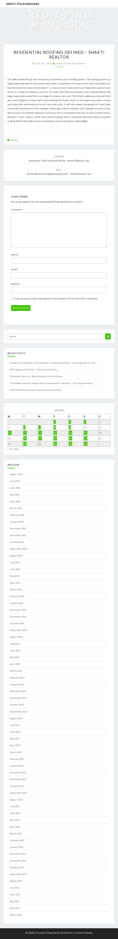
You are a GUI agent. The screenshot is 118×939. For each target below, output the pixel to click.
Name (15, 254)
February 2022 (17, 840)
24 (86, 438)
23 (70, 438)
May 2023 (14, 738)
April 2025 (15, 582)
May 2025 (14, 575)
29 (55, 443)
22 (55, 438)
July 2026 (15, 481)
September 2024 (18, 630)
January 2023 (17, 765)
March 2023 (16, 752)
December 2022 (18, 772)
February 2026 (17, 514)
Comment (17, 209)
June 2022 (15, 813)
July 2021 (15, 887)
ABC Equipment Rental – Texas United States (33, 369)
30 (70, 443)
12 (10, 432)
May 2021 (14, 901)
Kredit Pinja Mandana (22, 4)
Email (15, 269)
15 (55, 432)
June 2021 (15, 894)
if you (49, 87)
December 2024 (18, 609)
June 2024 (15, 650)
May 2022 (14, 820)
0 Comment (79, 63)
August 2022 (16, 799)
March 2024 (16, 670)
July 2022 (15, 806)
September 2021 (18, 874)
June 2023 (15, 731)
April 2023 (15, 745)
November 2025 (18, 535)
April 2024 (15, 664)
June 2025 (15, 569)
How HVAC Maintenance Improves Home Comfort (36, 389)
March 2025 (16, 589)
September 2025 (18, 548)
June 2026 (15, 487)
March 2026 (16, 508)
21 (40, 438)
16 (70, 432)
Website (15, 283)
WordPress (66, 932)
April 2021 (15, 908)
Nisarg (88, 932)
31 (86, 443)
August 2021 (16, 880)
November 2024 (18, 616)
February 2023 (17, 758)
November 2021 (18, 860)
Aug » (17, 448)
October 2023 (17, 704)
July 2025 (15, 562)
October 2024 (17, 623)
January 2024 (17, 684)
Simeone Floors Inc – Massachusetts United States (36, 376)
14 (40, 432)
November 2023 (18, 697)
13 (25, 432)
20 (25, 438)
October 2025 (17, 542)
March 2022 (16, 833)
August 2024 (16, 636)
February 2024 (17, 677)
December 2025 (18, 528)
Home (14, 140)
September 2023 (18, 711)
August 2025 (16, 555)
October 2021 (17, 867)
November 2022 (18, 779)
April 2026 (15, 501)
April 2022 (15, 826)
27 (25, 443)
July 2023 (15, 725)
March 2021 (16, 914)
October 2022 (17, 786)
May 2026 (14, 494)
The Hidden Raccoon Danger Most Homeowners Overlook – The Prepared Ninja (51, 383)
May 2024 (14, 657)
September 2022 (18, 792)
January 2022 (17, 847)
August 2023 (16, 718)
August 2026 (16, 474)
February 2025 (17, 596)
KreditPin (62, 63)
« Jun (10, 448)
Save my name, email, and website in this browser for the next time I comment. (56, 298)
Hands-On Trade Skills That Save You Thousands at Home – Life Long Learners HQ (52, 362)
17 (86, 432)
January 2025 (17, 603)
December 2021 (18, 853)
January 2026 (17, 521)
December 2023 (18, 691)
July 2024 (15, 643)
